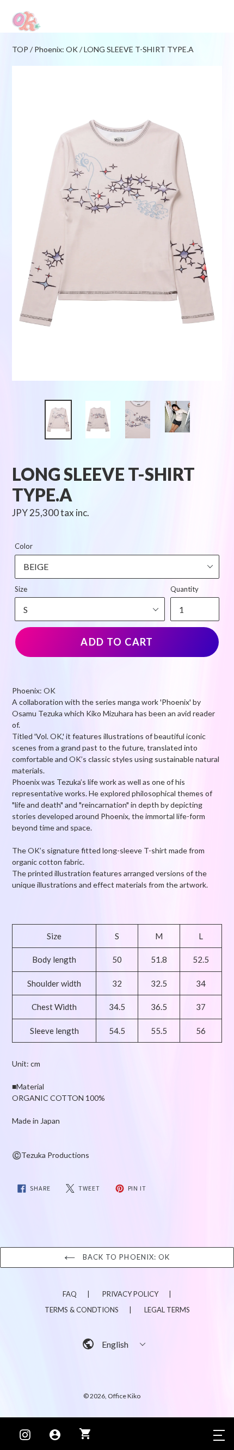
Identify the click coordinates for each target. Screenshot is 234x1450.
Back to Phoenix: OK (125, 1257)
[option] (58, 419)
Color (24, 546)
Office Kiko (124, 1396)
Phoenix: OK (56, 49)
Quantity (184, 589)
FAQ (70, 1294)
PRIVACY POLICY (130, 1294)
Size (21, 589)
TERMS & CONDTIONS (82, 1309)
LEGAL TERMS (167, 1309)
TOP (20, 49)
